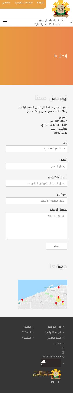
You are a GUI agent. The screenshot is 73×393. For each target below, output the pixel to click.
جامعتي (6, 2)
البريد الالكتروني (57, 177)
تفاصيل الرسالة (58, 210)
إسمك (63, 160)
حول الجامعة (55, 326)
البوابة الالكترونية (24, 2)
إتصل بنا (57, 343)
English (40, 2)
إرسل (56, 246)
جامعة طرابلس (47, 20)
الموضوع (62, 194)
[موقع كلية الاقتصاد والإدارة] (42, 294)
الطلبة (27, 326)
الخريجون (26, 337)
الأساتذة (26, 332)
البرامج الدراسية (53, 332)
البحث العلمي (54, 337)
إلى (65, 142)
